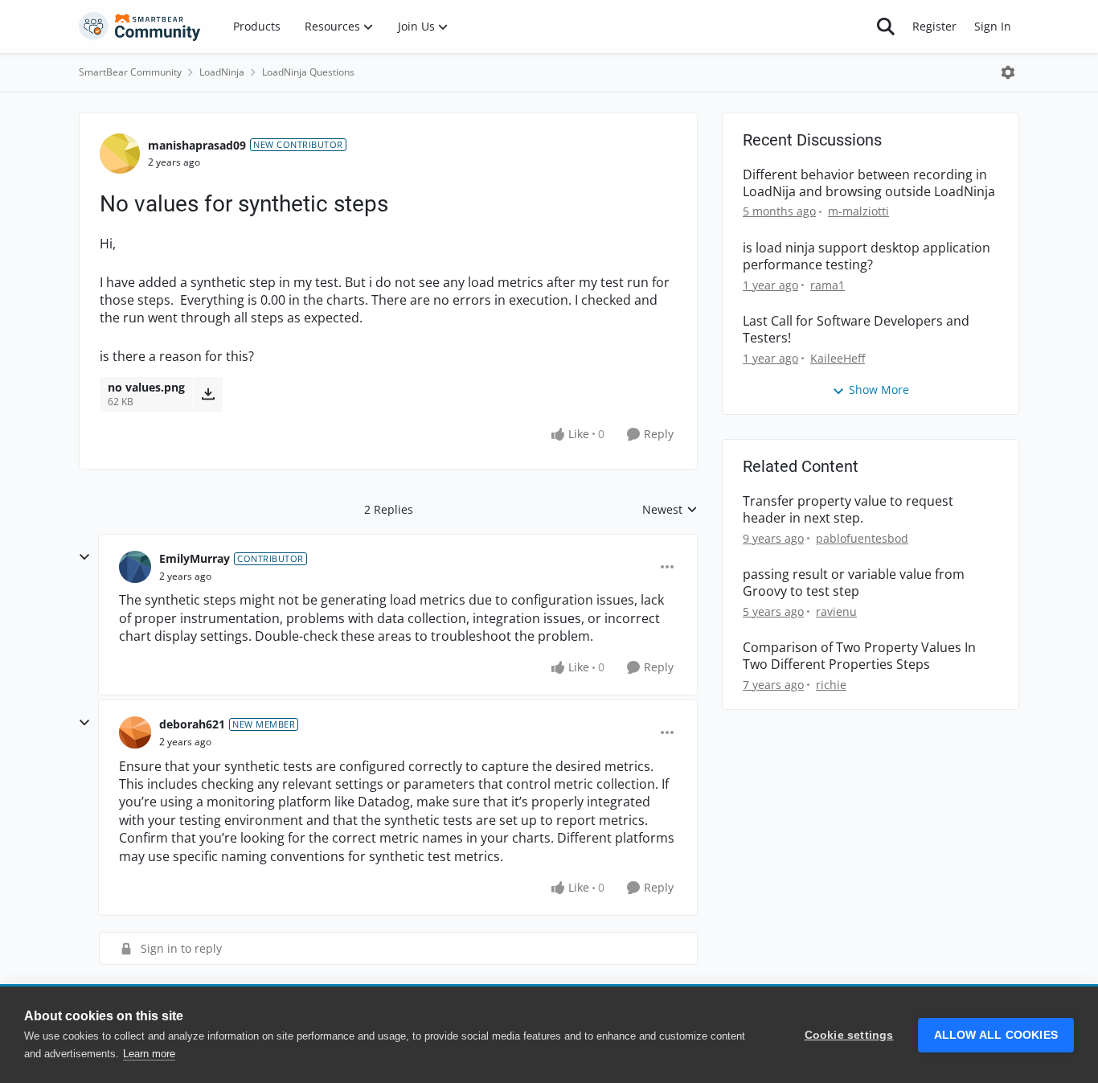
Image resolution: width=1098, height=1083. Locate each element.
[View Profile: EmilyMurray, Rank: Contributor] (135, 567)
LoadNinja (221, 72)
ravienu (836, 611)
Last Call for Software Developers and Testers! (856, 330)
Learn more (149, 1054)
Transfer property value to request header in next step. (848, 510)
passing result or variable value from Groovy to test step (854, 583)
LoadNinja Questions (308, 72)
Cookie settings (849, 1035)
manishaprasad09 (197, 145)
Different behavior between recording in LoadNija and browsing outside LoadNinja (869, 183)
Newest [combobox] (670, 510)
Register (934, 26)
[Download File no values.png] (208, 394)
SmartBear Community (130, 72)
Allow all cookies (996, 1035)
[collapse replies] (84, 557)
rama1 (827, 285)
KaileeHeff (837, 358)
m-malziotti (858, 211)
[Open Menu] (1008, 72)
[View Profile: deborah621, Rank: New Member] (135, 732)
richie (831, 684)
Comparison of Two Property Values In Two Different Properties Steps (859, 656)
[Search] (885, 26)
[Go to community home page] (140, 26)
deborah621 (192, 724)
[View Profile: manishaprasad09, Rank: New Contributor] (120, 153)
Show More (879, 389)
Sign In (992, 26)
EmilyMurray (194, 558)
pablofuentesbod (862, 538)
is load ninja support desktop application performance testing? (866, 256)
